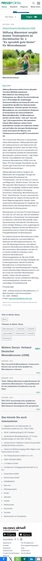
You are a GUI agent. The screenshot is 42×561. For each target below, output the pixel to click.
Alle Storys (9, 17)
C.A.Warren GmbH (11, 463)
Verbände (20, 329)
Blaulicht (13, 7)
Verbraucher (20, 333)
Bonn (5, 86)
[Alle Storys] (21, 12)
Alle (37, 348)
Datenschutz (7, 551)
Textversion (25, 551)
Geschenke (8, 509)
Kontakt (6, 545)
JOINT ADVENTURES (12, 459)
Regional (24, 7)
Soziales (7, 512)
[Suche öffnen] (33, 3)
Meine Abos (35, 7)
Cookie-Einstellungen (11, 553)
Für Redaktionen (27, 543)
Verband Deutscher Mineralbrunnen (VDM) (19, 28)
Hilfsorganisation (10, 489)
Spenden (7, 497)
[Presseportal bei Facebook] (14, 539)
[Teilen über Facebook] (3, 559)
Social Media (26, 553)
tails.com (7, 485)
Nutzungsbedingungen (29, 545)
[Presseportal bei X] (17, 539)
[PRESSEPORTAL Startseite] (11, 3)
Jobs (23, 548)
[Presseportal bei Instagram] (20, 539)
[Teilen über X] (10, 559)
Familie (7, 501)
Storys (4, 7)
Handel (31, 333)
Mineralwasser (8, 329)
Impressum (7, 543)
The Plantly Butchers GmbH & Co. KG (18, 456)
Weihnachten (9, 505)
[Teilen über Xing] (24, 559)
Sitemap (6, 556)
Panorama (7, 338)
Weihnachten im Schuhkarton (15, 516)
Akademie (7, 548)
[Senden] (38, 559)
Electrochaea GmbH (11, 478)
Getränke (31, 329)
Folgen (29, 17)
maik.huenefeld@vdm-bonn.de (20, 298)
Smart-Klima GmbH (11, 474)
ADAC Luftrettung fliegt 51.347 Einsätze (19, 432)
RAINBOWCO (9, 481)
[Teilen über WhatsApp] (17, 559)
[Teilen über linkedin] (31, 559)
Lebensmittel (7, 333)
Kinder (6, 493)
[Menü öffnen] (38, 3)
